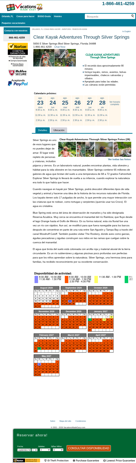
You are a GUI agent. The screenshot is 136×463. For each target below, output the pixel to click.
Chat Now (59, 46)
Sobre (52, 421)
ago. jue (90, 109)
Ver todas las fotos (119, 159)
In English (126, 31)
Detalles (42, 130)
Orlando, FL (7, 16)
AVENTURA (66, 29)
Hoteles (58, 16)
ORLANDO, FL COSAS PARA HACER (46, 29)
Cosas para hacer (25, 16)
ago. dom (40, 109)
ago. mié (77, 109)
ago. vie (102, 109)
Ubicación (58, 130)
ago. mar (65, 109)
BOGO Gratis (44, 16)
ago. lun (53, 109)
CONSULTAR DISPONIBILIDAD (88, 448)
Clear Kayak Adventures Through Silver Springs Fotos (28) (95, 149)
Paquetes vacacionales (13, 23)
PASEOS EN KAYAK (79, 29)
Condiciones (80, 421)
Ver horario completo (114, 103)
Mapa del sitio (65, 421)
